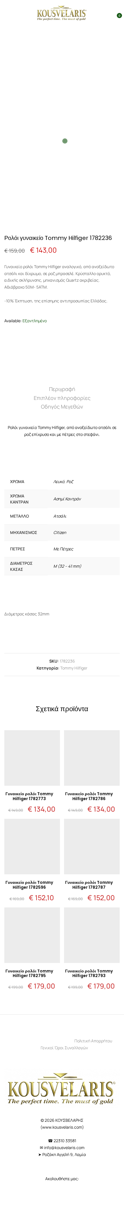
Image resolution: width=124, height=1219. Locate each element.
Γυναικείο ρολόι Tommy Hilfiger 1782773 (29, 796)
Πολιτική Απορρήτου (93, 1041)
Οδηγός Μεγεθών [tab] (62, 406)
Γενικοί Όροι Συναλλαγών (64, 1047)
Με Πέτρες (63, 549)
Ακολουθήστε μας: (62, 1178)
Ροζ (69, 481)
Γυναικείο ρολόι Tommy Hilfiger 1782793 (89, 973)
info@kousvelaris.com (64, 1147)
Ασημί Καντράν (67, 498)
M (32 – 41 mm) (67, 566)
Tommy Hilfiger (73, 668)
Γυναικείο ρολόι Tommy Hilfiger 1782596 (29, 885)
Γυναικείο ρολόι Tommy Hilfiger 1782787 (89, 885)
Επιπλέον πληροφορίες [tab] (62, 397)
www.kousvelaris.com (62, 1127)
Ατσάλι (59, 516)
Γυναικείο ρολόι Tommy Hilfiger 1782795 (29, 973)
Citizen (59, 532)
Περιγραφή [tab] (62, 389)
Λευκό (58, 481)
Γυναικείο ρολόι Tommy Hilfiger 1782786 (89, 796)
